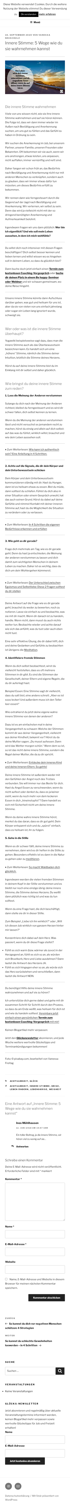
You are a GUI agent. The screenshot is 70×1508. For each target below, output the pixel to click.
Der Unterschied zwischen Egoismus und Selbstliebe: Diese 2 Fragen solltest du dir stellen (35, 587)
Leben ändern (19, 1089)
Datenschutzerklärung (17, 1495)
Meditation (30, 649)
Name (9, 1226)
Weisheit (55, 1089)
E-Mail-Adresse (15, 1244)
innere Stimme (40, 1086)
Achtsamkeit (19, 1081)
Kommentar (13, 1179)
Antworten (22, 1146)
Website (10, 1261)
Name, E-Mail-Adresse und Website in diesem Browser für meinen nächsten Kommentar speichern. (34, 1283)
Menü (37, 22)
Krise (55, 1086)
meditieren (32, 859)
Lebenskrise (39, 1089)
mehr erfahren (47, 14)
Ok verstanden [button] (28, 14)
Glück (34, 1081)
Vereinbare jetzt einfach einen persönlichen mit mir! (32, 1017)
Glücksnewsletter (27, 1038)
